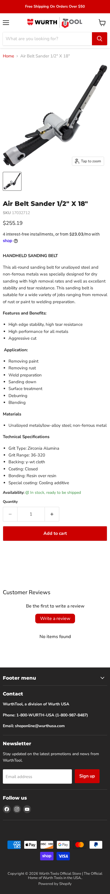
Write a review (55, 618)
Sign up (87, 776)
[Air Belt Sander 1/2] (12, 181)
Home (8, 56)
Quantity (10, 502)
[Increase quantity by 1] (52, 514)
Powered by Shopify (55, 883)
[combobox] (47, 38)
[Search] (99, 38)
